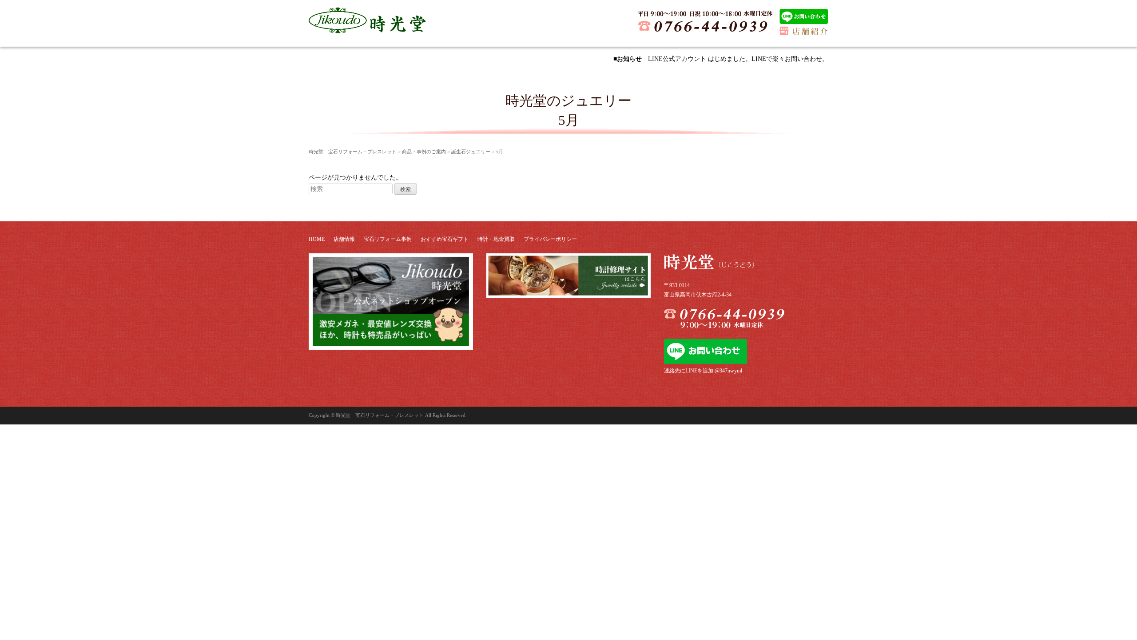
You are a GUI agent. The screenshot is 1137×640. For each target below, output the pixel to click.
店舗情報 (344, 239)
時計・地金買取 (496, 239)
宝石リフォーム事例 (388, 239)
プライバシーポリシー (550, 239)
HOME (317, 239)
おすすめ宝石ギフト (445, 239)
